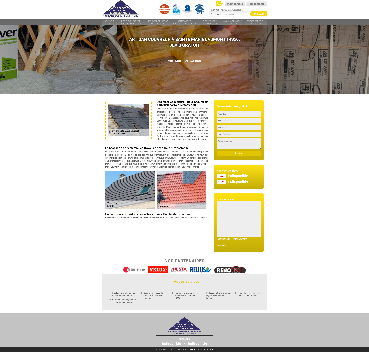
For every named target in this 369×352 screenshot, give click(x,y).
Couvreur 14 (109, 22)
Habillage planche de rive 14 (232, 22)
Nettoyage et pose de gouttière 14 (157, 22)
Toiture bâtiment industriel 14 (255, 22)
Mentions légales (201, 349)
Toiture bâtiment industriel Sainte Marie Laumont (249, 294)
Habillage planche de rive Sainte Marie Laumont (123, 294)
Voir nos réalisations (184, 61)
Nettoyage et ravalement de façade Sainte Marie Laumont (218, 295)
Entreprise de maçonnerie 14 (210, 22)
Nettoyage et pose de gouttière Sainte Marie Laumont (153, 295)
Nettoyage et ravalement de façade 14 (184, 22)
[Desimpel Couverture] (120, 9)
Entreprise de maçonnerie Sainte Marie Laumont (124, 300)
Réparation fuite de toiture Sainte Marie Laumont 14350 (186, 295)
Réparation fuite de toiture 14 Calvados (131, 22)
